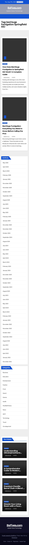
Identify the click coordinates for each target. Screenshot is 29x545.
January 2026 (6, 179)
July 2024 (5, 245)
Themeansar (14, 537)
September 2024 (7, 237)
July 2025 (5, 204)
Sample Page (22, 541)
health (4, 401)
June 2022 (6, 349)
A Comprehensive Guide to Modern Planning (12, 470)
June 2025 (6, 208)
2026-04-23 (8, 473)
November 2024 (7, 229)
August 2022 (6, 341)
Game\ (4, 393)
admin (13, 77)
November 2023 (7, 278)
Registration (15, 541)
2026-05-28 (8, 455)
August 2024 (6, 241)
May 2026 (5, 162)
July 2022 (5, 345)
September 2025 (7, 196)
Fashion (5, 385)
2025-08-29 (7, 77)
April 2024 (6, 258)
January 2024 (6, 270)
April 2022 (6, 353)
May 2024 (5, 254)
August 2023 (6, 291)
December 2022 (7, 324)
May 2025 (5, 212)
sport (4, 414)
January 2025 (6, 220)
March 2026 (6, 171)
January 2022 (6, 357)
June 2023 (6, 299)
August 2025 (6, 200)
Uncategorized (7, 426)
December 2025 (7, 183)
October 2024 (6, 233)
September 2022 (7, 336)
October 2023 (6, 283)
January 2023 (6, 320)
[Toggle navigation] (26, 16)
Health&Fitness (7, 405)
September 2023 (7, 287)
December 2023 (7, 274)
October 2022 (6, 332)
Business (5, 63)
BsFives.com (14, 7)
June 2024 (6, 249)
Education (6, 376)
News (4, 410)
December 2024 (7, 225)
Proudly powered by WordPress (9, 535)
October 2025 (6, 191)
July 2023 (5, 295)
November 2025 (7, 187)
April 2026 (6, 167)
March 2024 (6, 262)
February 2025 (7, 216)
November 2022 (7, 328)
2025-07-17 (7, 136)
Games (5, 397)
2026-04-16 (8, 508)
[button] (23, 16)
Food (4, 389)
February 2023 (7, 316)
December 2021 (7, 361)
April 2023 (6, 307)
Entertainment (7, 381)
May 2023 (5, 303)
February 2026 (7, 175)
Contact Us (9, 541)
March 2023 (6, 312)
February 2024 (7, 266)
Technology (6, 418)
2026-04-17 (8, 491)
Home (4, 541)
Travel (4, 422)
